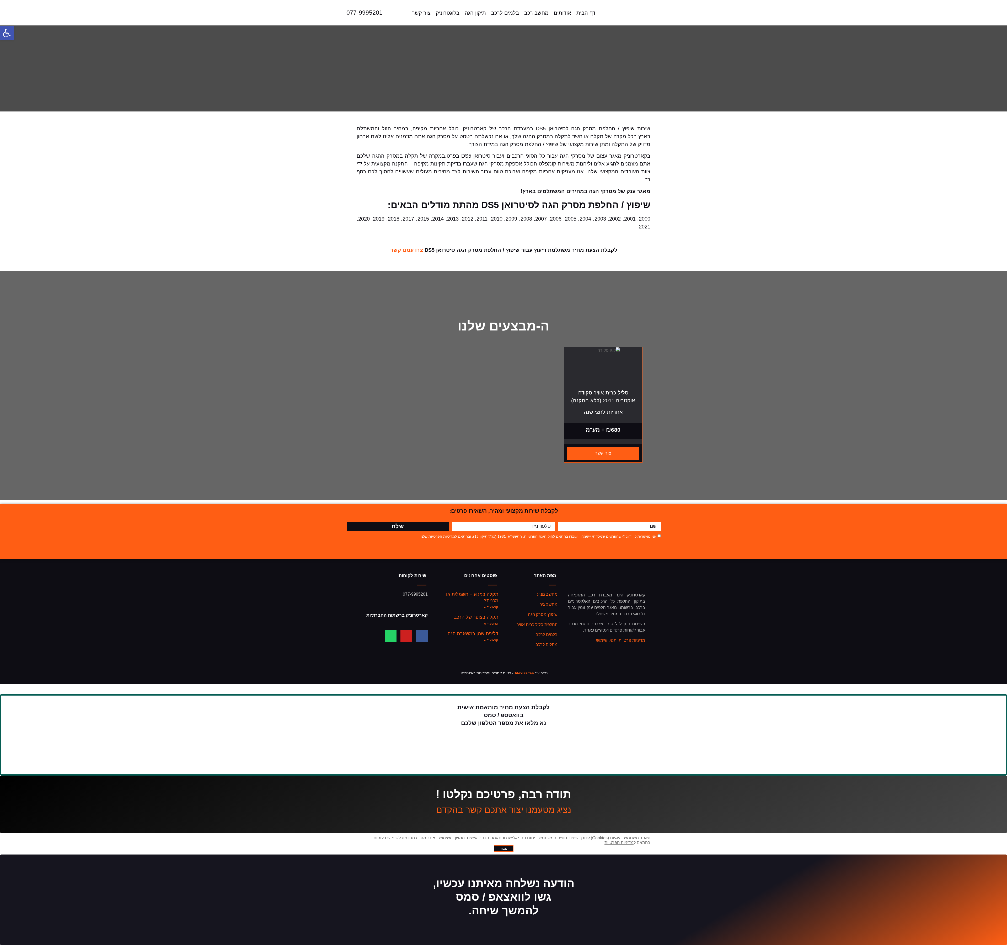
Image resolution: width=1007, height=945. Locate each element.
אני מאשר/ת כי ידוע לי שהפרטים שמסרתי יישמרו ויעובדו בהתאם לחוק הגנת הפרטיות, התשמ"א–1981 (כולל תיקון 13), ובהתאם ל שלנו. (538, 536)
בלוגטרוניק (447, 13)
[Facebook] (422, 636)
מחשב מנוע (547, 594)
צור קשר (421, 13)
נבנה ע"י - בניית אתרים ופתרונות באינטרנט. (504, 673)
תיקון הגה (475, 13)
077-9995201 (364, 12)
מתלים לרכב (546, 644)
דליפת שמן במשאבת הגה (473, 633)
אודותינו (562, 13)
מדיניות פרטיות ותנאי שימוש (620, 640)
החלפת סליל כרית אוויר (537, 624)
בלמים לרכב (505, 13)
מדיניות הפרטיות (441, 536)
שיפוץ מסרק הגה (543, 614)
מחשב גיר (549, 604)
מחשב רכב (536, 13)
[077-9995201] (336, 12)
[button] (7, 33)
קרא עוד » (491, 607)
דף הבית (585, 13)
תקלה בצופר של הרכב (476, 617)
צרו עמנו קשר (406, 250)
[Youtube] (406, 636)
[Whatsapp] (391, 636)
